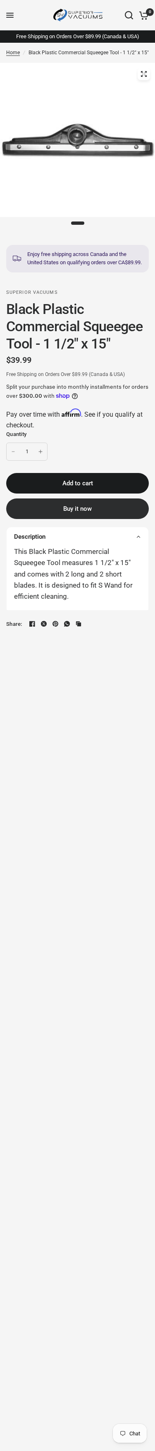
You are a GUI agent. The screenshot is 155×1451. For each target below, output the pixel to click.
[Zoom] (144, 74)
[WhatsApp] (67, 624)
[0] (142, 15)
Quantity (16, 434)
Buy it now (77, 508)
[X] (44, 624)
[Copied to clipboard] (78, 624)
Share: (14, 624)
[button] (77, 536)
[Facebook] (32, 624)
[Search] (129, 15)
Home (13, 52)
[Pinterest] (55, 624)
